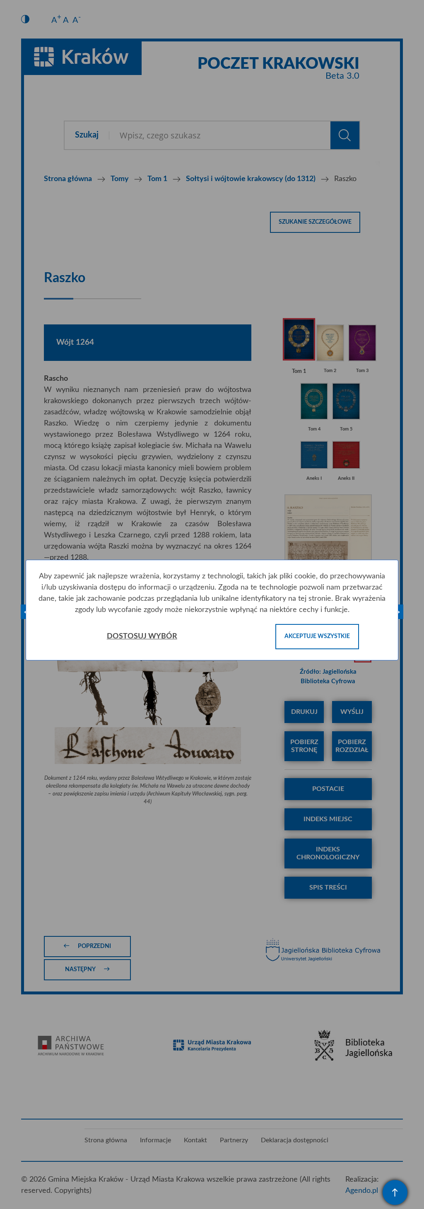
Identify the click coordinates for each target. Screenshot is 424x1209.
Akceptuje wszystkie (317, 636)
